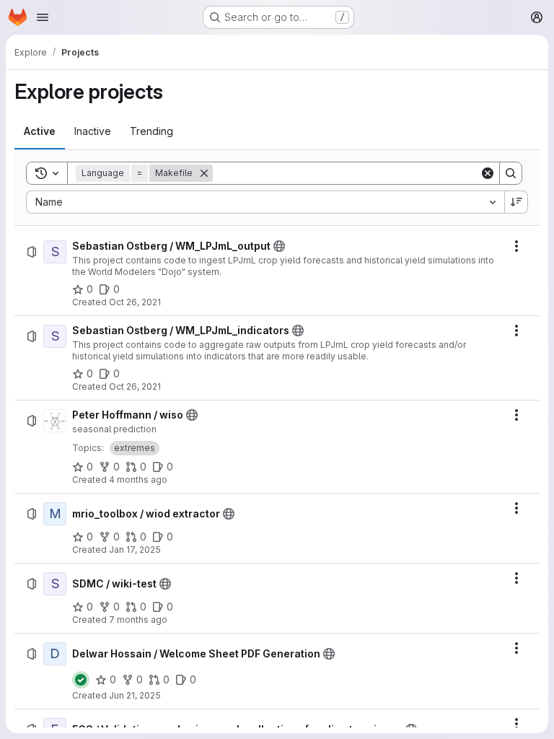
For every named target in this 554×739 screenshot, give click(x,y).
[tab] (39, 131)
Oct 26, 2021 (135, 302)
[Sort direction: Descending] (516, 202)
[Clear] (487, 173)
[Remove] (204, 173)
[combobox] (265, 202)
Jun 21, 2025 (135, 695)
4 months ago (138, 479)
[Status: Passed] (80, 679)
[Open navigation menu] (42, 17)
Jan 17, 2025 (135, 549)
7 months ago (138, 619)
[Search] (510, 173)
